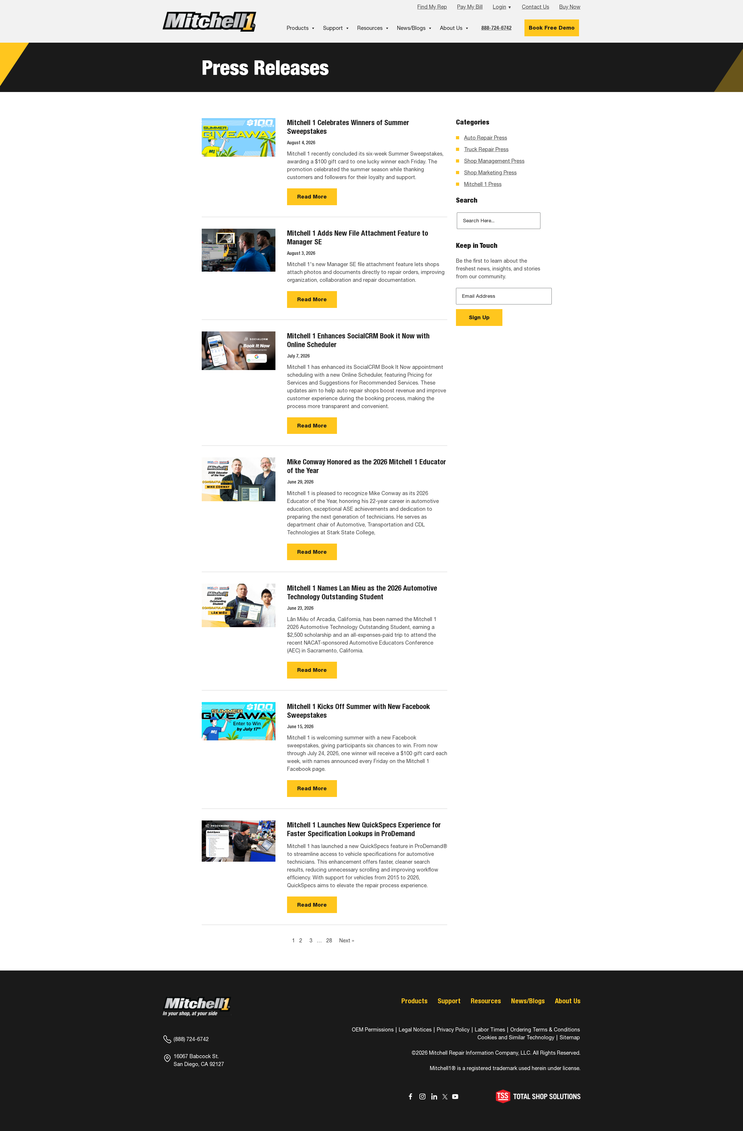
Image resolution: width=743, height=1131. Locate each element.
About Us (451, 28)
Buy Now (569, 7)
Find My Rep (432, 7)
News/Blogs (411, 28)
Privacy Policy (453, 1030)
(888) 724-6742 (191, 1039)
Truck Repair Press (486, 149)
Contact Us (535, 7)
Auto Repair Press (485, 138)
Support (333, 28)
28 (329, 940)
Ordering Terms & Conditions (545, 1030)
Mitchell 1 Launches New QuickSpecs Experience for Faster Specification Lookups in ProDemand (364, 829)
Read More (312, 197)
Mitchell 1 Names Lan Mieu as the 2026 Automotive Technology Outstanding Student (362, 592)
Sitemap (570, 1037)
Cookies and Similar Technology (515, 1037)
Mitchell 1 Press (483, 184)
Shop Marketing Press (490, 172)
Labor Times (489, 1030)
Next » (346, 940)
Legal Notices (415, 1030)
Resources (370, 28)
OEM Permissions (373, 1030)
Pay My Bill (470, 7)
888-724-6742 (496, 28)
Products (298, 28)
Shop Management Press (494, 161)
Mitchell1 (210, 22)
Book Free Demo (552, 28)
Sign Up (479, 317)
